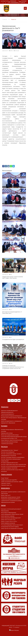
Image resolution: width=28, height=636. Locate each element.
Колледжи (4, 425)
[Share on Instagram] (6, 166)
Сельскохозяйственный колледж (9, 442)
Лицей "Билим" (5, 478)
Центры (3, 505)
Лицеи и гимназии (6, 474)
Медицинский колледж (7, 433)
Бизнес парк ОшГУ (6, 495)
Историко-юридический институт (9, 462)
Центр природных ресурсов (8, 523)
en (4, 1)
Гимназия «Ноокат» (6, 483)
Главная (4, 19)
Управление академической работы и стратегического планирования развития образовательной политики (11, 500)
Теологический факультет (7, 414)
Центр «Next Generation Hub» (8, 519)
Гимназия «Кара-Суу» (6, 485)
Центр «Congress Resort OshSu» (9, 521)
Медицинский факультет (7, 412)
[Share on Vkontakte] (8, 166)
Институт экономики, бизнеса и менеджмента (12, 457)
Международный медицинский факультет (11, 416)
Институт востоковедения (7, 452)
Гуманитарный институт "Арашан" (9, 450)
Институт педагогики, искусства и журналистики (13, 464)
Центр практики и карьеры (7, 516)
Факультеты (4, 406)
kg (1, 1)
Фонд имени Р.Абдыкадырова (8, 512)
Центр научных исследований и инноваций (12, 528)
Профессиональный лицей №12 (9, 480)
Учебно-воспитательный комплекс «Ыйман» (12, 481)
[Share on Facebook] (3, 166)
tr (6, 1)
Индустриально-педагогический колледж (11, 440)
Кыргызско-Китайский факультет (9, 410)
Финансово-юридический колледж (10, 435)
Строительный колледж (7, 443)
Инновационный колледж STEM (9, 438)
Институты (4, 446)
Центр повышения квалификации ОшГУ (11, 518)
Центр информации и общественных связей (12, 514)
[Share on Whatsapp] (11, 166)
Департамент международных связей (10, 497)
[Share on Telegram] (13, 166)
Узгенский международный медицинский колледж (14, 436)
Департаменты (5, 488)
